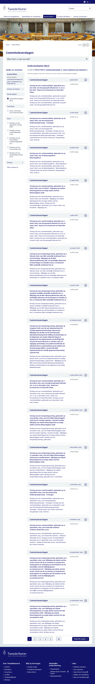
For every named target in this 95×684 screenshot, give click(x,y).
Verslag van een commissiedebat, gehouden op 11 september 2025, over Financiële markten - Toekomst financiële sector (47, 527)
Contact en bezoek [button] (80, 16)
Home (7, 44)
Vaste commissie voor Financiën (74, 70)
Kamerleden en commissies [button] (31, 16)
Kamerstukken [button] (49, 16)
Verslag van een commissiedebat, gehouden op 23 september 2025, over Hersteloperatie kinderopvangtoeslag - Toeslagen (47, 492)
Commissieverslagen (53, 70)
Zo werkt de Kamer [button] (63, 16)
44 (58, 639)
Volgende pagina (80, 639)
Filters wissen (11, 167)
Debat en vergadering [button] (11, 16)
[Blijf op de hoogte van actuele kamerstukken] (87, 44)
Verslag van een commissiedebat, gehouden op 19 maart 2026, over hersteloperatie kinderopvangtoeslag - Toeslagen (47, 120)
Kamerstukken (16, 44)
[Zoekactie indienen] (90, 8)
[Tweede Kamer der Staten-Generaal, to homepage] (15, 8)
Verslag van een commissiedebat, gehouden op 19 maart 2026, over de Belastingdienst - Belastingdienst (47, 155)
